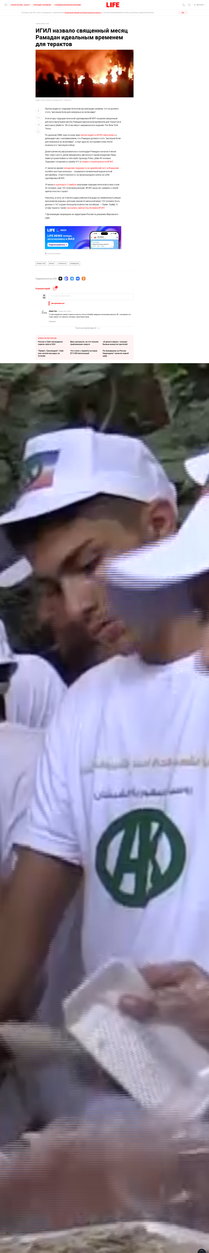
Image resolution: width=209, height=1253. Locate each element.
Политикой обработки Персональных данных (82, 12)
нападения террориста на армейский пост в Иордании (91, 168)
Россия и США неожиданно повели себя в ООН (50, 343)
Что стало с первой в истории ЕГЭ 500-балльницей (83, 352)
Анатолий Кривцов (53, 253)
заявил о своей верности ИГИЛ (97, 161)
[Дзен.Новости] (60, 278)
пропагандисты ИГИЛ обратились (97, 134)
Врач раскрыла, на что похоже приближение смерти (84, 343)
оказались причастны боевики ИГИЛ (85, 207)
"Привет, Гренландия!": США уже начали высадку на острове (50, 353)
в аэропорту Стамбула (65, 184)
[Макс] (66, 278)
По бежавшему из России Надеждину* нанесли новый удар (116, 353)
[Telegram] (72, 278)
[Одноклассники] (83, 278)
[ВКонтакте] (77, 278)
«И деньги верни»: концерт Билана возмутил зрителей (115, 343)
